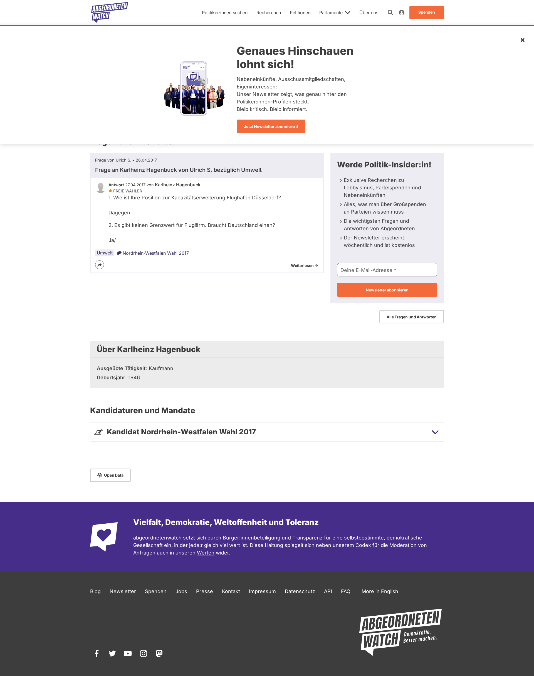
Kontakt (231, 591)
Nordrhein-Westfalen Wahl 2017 (156, 253)
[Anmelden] (401, 12)
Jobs (181, 591)
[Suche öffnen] (390, 12)
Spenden (156, 591)
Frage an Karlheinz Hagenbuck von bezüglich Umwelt (178, 170)
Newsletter (123, 591)
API (328, 591)
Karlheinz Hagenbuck (178, 184)
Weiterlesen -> (304, 265)
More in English (380, 591)
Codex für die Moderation (386, 545)
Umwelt (105, 253)
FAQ (345, 591)
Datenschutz (300, 591)
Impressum (262, 591)
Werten (205, 553)
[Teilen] (99, 264)
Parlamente (331, 12)
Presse (204, 591)
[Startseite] (109, 12)
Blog (95, 591)
